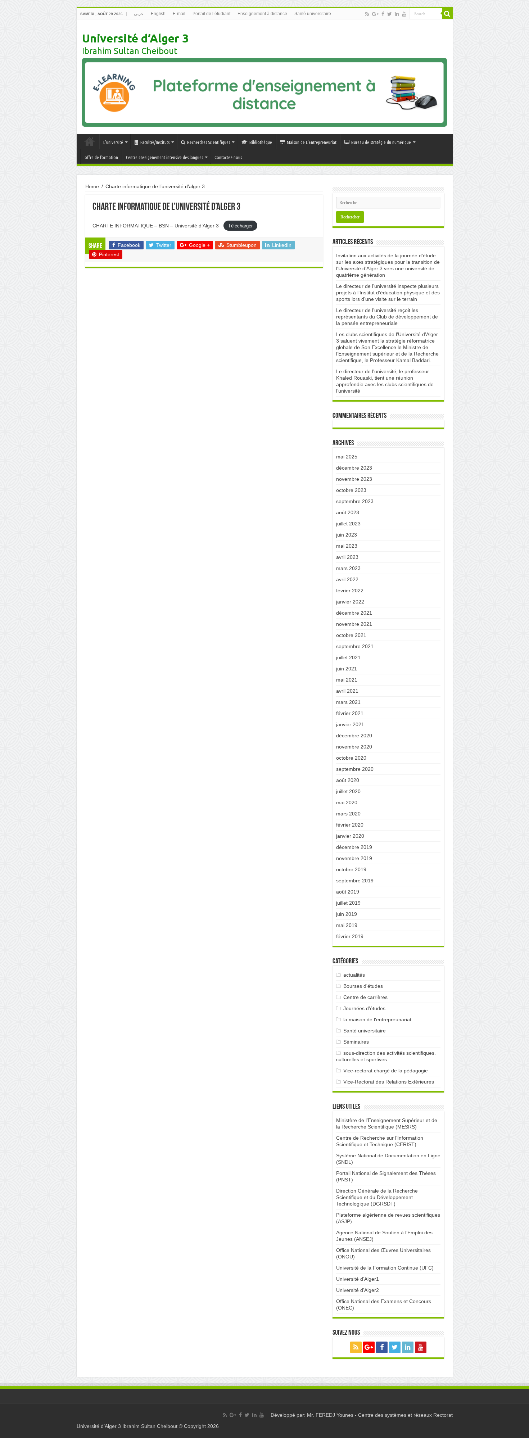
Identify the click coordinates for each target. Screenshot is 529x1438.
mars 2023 (348, 568)
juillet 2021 (348, 657)
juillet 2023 (348, 523)
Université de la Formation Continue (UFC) (385, 1268)
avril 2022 (347, 579)
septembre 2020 (355, 769)
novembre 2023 (354, 479)
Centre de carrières (365, 997)
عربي (139, 13)
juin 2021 (346, 668)
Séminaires (356, 1042)
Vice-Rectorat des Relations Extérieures (388, 1082)
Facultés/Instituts (154, 142)
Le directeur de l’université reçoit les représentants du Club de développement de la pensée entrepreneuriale (387, 316)
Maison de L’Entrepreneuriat (311, 142)
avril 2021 (347, 691)
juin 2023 (346, 535)
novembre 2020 (354, 747)
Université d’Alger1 (357, 1279)
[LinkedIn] (397, 14)
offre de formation (101, 157)
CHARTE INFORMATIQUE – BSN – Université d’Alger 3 (156, 226)
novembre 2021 (354, 624)
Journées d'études (364, 1008)
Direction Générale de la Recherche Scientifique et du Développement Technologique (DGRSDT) (377, 1197)
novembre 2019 (354, 858)
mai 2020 (346, 802)
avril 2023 (347, 557)
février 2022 (349, 590)
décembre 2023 (354, 468)
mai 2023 (346, 546)
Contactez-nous (228, 157)
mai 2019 (346, 925)
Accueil (89, 141)
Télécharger (240, 226)
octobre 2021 (351, 635)
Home (92, 186)
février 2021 (349, 713)
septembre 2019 (355, 880)
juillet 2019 (348, 903)
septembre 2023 (355, 501)
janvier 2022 (350, 602)
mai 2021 (346, 680)
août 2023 (347, 512)
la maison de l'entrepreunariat (377, 1019)
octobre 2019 (351, 869)
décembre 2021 (354, 613)
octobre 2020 (351, 758)
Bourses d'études (363, 986)
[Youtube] (404, 14)
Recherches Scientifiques (208, 142)
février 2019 (349, 936)
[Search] (447, 13)
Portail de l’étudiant (211, 13)
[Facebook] (383, 14)
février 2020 (349, 825)
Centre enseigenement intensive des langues (164, 157)
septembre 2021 (355, 646)
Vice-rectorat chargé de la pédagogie (385, 1070)
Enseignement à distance (262, 13)
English (158, 13)
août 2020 (347, 780)
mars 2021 (348, 702)
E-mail (179, 13)
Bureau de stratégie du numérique (381, 142)
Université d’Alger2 (357, 1290)
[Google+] (375, 14)
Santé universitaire (312, 13)
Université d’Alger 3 (135, 38)
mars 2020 (348, 814)
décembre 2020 (354, 735)
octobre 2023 (351, 490)
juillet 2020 (348, 791)
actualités (354, 975)
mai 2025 (346, 457)
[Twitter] (389, 14)
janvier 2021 (350, 724)
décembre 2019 (354, 847)
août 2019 (347, 892)
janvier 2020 (350, 836)
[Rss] (367, 14)
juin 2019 (346, 914)
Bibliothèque (260, 142)
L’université (113, 142)
